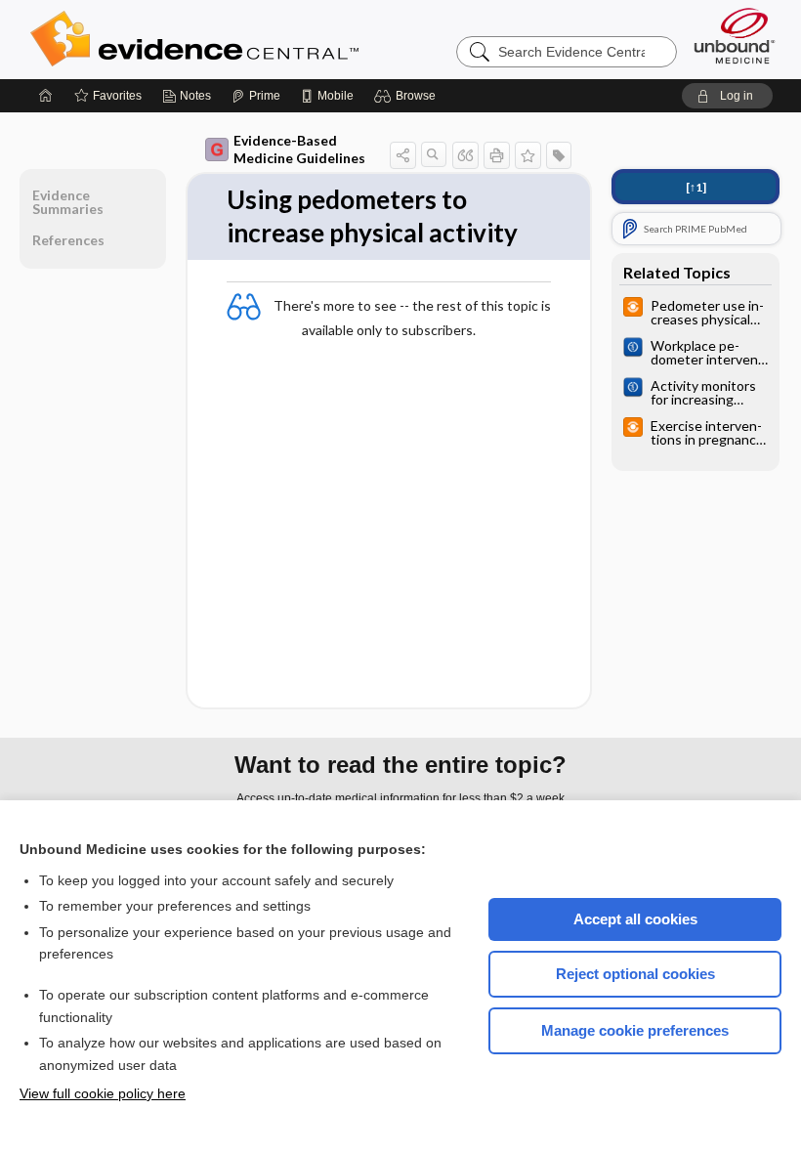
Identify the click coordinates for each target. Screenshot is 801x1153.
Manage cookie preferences (635, 1030)
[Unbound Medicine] (735, 35)
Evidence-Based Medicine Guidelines (299, 149)
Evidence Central (272, 39)
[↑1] (696, 187)
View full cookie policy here (103, 1093)
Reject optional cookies (635, 973)
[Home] (46, 95)
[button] (408, 95)
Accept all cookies (635, 919)
